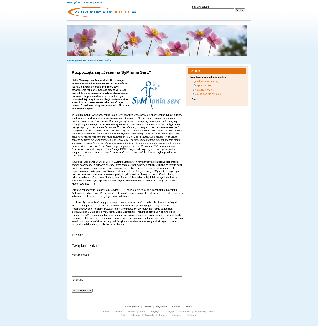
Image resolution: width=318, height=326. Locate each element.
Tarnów (106, 312)
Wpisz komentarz (80, 255)
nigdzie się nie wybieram (209, 94)
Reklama (99, 2)
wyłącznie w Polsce (206, 85)
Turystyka (155, 312)
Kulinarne (176, 315)
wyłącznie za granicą (207, 81)
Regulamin (161, 306)
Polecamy (191, 315)
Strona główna (74, 2)
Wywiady (149, 315)
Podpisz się (77, 280)
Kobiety (163, 315)
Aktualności (104, 60)
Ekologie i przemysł (204, 312)
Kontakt (88, 2)
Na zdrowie (90, 60)
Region (118, 312)
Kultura (131, 312)
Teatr (123, 315)
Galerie (147, 306)
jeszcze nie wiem (205, 89)
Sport (143, 312)
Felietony (135, 315)
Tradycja (170, 312)
